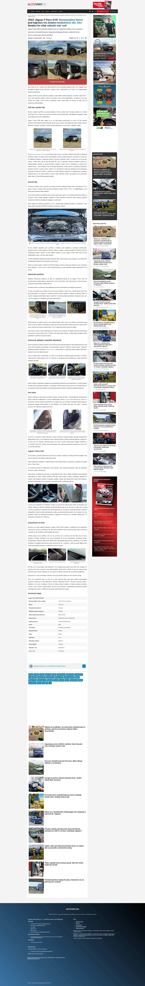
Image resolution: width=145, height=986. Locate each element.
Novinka (56, 680)
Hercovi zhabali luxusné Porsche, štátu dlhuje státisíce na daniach (104, 283)
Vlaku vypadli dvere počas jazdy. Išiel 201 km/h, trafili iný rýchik (104, 406)
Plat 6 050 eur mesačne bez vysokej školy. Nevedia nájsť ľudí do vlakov (104, 467)
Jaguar (77, 677)
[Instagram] (95, 11)
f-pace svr (48, 674)
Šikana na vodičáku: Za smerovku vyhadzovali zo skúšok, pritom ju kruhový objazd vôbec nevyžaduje (65, 729)
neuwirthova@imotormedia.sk (46, 951)
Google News (70, 674)
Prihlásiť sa (114, 11)
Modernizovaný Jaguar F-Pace (36, 154)
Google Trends (59, 677)
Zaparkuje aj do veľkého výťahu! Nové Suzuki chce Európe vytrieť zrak (63, 745)
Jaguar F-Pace (50, 349)
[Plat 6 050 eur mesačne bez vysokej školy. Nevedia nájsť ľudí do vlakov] (104, 464)
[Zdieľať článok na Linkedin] (81, 38)
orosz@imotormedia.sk (40, 925)
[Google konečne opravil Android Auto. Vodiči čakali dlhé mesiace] (36, 791)
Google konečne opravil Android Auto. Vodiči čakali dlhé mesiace (105, 193)
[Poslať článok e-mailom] (86, 38)
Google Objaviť (32, 677)
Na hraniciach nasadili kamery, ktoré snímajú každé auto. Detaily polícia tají (63, 796)
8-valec (30, 674)
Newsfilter (50, 680)
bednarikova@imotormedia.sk (44, 923)
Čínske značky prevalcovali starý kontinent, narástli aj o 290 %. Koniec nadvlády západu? (63, 830)
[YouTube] (92, 11)
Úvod (29, 15)
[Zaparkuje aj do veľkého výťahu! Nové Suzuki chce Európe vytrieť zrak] (36, 757)
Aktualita (36, 674)
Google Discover (61, 674)
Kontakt (60, 11)
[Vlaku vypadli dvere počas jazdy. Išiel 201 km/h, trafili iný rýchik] (36, 876)
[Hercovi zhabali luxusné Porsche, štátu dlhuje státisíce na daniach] (36, 774)
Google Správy (50, 677)
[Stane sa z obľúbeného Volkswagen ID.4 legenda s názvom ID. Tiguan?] (36, 825)
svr (46, 683)
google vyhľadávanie (69, 677)
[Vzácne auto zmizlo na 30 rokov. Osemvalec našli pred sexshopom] (104, 443)
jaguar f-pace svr (42, 680)
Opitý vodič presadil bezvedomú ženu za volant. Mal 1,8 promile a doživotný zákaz (64, 847)
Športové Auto (73, 680)
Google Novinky (78, 674)
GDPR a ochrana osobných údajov (35, 953)
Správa (80, 680)
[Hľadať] (29, 11)
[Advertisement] (57, 707)
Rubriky (33, 11)
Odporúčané (54, 11)
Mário (102, 286)
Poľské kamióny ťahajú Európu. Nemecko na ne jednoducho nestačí (105, 426)
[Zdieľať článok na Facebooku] (77, 38)
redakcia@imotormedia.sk (44, 932)
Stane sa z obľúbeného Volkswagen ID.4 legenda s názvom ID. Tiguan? (103, 344)
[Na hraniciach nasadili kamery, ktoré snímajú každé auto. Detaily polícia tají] (36, 808)
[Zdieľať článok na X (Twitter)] (79, 38)
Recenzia (61, 680)
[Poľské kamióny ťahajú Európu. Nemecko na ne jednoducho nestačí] (36, 893)
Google (53, 674)
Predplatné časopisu (103, 11)
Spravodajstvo (32, 683)
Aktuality (38, 11)
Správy (39, 683)
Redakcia (49, 38)
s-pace (67, 680)
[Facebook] (90, 11)
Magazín (48, 11)
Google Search (41, 677)
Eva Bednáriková (104, 176)
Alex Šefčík (103, 217)
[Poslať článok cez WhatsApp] (83, 38)
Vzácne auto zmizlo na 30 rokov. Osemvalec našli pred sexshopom (105, 447)
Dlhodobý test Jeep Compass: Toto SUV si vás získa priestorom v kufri (104, 515)
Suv (43, 683)
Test (50, 683)
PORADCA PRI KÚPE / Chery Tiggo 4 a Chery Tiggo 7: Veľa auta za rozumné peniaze (105, 548)
